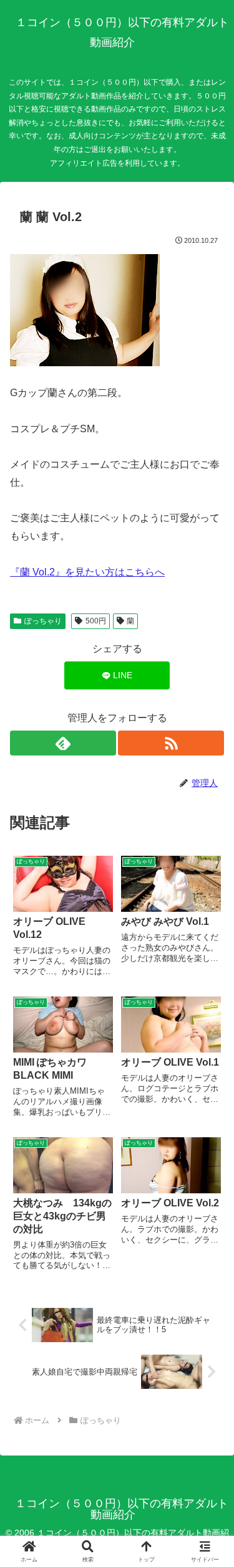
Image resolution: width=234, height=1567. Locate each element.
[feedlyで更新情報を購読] (63, 743)
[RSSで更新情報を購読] (171, 743)
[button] (209, 1490)
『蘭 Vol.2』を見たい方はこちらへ (87, 572)
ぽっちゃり (43, 621)
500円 (95, 621)
